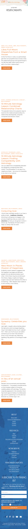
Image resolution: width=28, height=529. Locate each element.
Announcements (6, 374)
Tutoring (14, 455)
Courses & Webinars (14, 453)
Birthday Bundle (14, 467)
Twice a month (16, 504)
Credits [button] (24, 524)
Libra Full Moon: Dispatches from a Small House (14, 52)
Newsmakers (5, 319)
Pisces (3, 261)
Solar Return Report (14, 469)
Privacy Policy (10, 524)
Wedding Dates (14, 443)
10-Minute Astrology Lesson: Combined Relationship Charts (11, 106)
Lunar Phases (12, 260)
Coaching (14, 457)
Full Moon (8, 45)
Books (14, 421)
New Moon (4, 208)
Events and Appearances (14, 419)
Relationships (21, 45)
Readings (14, 451)
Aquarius (4, 260)
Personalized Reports (14, 465)
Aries (2, 45)
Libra (14, 45)
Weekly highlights (7, 47)
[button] (26, 3)
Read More (6, 68)
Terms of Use (18, 524)
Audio (3, 100)
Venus (20, 208)
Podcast (22, 100)
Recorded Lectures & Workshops (14, 439)
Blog (14, 433)
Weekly (6, 504)
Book (14, 374)
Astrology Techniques (8, 152)
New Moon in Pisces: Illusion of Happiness (12, 266)
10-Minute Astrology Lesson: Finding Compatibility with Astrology (11, 159)
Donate (14, 423)
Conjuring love (9, 211)
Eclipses (19, 374)
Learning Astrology (12, 100)
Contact (14, 425)
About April (14, 417)
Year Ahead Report (14, 471)
